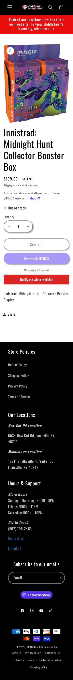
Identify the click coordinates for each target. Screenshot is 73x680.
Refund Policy (17, 364)
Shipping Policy (18, 375)
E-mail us (14, 548)
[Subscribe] (59, 578)
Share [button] (11, 314)
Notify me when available (36, 279)
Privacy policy (33, 653)
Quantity (9, 217)
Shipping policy (38, 667)
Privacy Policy (17, 385)
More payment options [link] (36, 270)
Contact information (50, 660)
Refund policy (53, 653)
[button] (9, 7)
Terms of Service (19, 396)
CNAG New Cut (35, 647)
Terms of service (25, 660)
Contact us (16, 538)
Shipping (8, 185)
